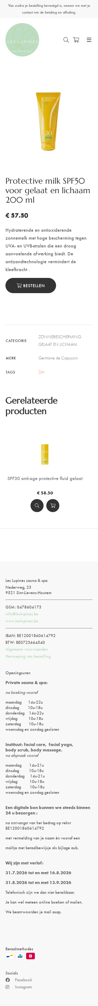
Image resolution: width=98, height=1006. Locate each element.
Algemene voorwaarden (26, 649)
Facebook (23, 979)
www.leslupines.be (21, 620)
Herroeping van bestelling (28, 656)
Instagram (23, 986)
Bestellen (33, 285)
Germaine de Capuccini (58, 358)
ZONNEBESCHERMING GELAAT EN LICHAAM (59, 340)
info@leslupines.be (21, 613)
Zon (41, 371)
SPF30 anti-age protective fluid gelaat (44, 478)
